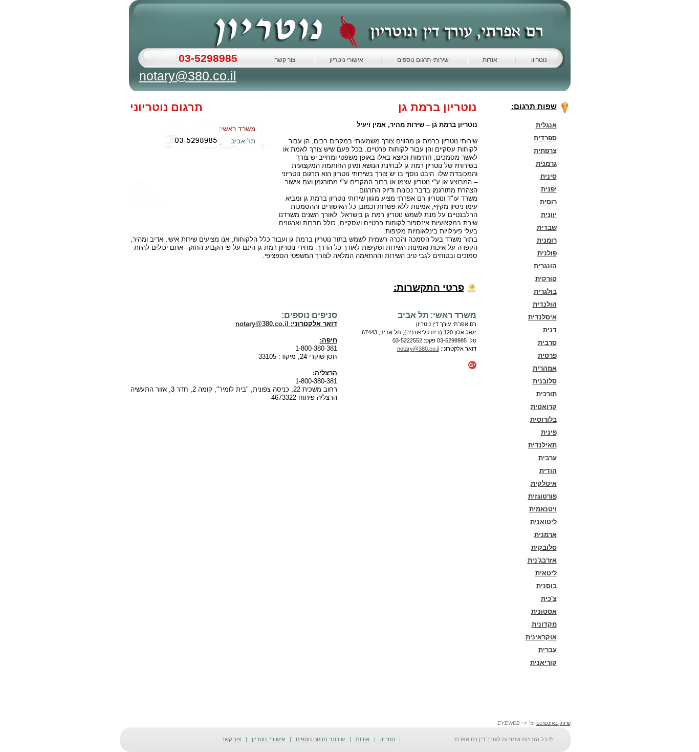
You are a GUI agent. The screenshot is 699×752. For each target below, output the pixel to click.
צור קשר (285, 59)
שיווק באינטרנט (553, 723)
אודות (490, 59)
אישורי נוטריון (346, 59)
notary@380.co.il (187, 74)
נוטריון (539, 59)
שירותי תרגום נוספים (423, 59)
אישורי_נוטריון (268, 739)
